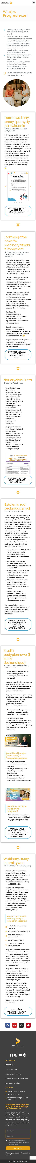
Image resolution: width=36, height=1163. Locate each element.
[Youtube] (14, 1025)
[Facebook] (7, 1025)
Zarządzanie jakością (13, 1083)
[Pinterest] (28, 1025)
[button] (33, 2)
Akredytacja (10, 1065)
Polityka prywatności (13, 1074)
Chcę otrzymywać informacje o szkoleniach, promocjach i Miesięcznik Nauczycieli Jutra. (18, 1142)
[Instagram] (21, 1025)
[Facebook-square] (11, 1055)
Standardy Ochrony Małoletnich (17, 1079)
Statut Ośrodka (11, 1069)
